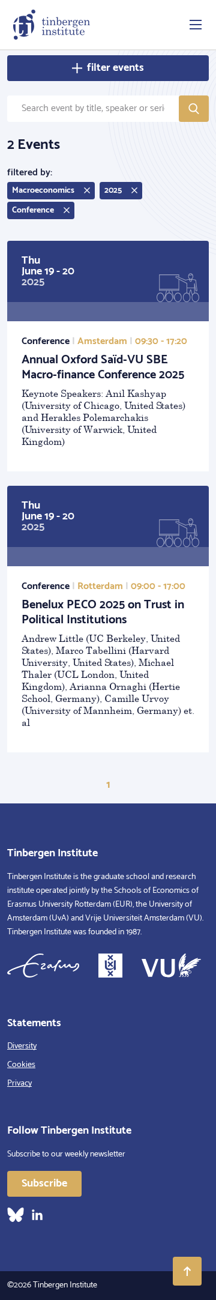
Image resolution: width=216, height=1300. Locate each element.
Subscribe (44, 1184)
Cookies (21, 1065)
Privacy (19, 1083)
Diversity (22, 1046)
